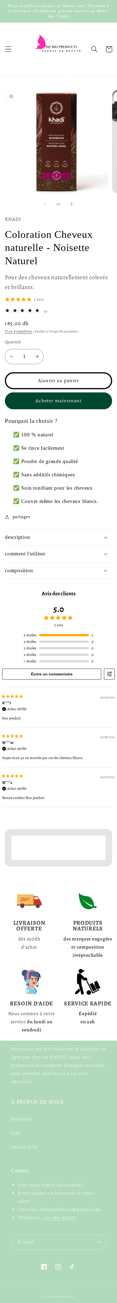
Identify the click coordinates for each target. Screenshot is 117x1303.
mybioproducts (64, 1296)
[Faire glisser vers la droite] (72, 204)
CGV (15, 1133)
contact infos (24, 1147)
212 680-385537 (60, 1217)
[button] (8, 49)
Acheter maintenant (58, 400)
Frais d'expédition (18, 331)
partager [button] (21, 517)
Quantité (13, 342)
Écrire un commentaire (52, 674)
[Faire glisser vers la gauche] (45, 204)
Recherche (21, 1119)
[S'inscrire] (98, 1242)
